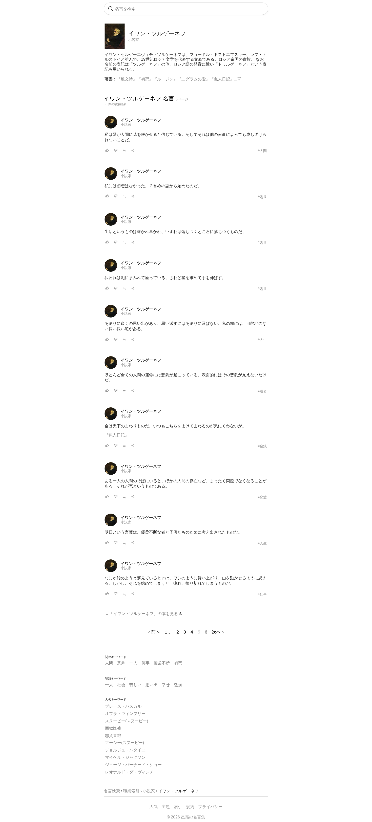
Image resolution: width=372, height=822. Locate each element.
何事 (145, 663)
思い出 (152, 685)
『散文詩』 (127, 79)
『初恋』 (145, 79)
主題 (166, 807)
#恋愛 (262, 497)
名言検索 (112, 791)
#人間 (262, 151)
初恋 (178, 663)
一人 (133, 663)
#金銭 (262, 446)
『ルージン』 (165, 79)
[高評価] (107, 151)
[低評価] (115, 151)
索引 (178, 807)
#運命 (262, 391)
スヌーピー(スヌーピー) (126, 721)
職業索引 (131, 791)
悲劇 (121, 663)
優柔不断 (162, 663)
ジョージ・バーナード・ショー (133, 765)
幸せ (166, 685)
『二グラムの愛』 (193, 79)
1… (168, 632)
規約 (190, 807)
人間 (109, 663)
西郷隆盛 (113, 728)
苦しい (135, 685)
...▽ (237, 79)
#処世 (262, 197)
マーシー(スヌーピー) (124, 743)
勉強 (178, 685)
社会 (121, 685)
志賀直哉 (113, 735)
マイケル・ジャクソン (125, 757)
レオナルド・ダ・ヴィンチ (129, 772)
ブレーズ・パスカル (123, 706)
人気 (154, 807)
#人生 (262, 340)
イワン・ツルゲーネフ (141, 120)
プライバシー (210, 807)
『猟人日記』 (222, 79)
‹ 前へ (154, 632)
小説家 (133, 40)
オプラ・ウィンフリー (125, 713)
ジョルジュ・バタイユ (125, 750)
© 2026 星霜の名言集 (186, 817)
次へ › (218, 632)
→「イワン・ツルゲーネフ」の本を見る (142, 614)
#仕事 (262, 594)
